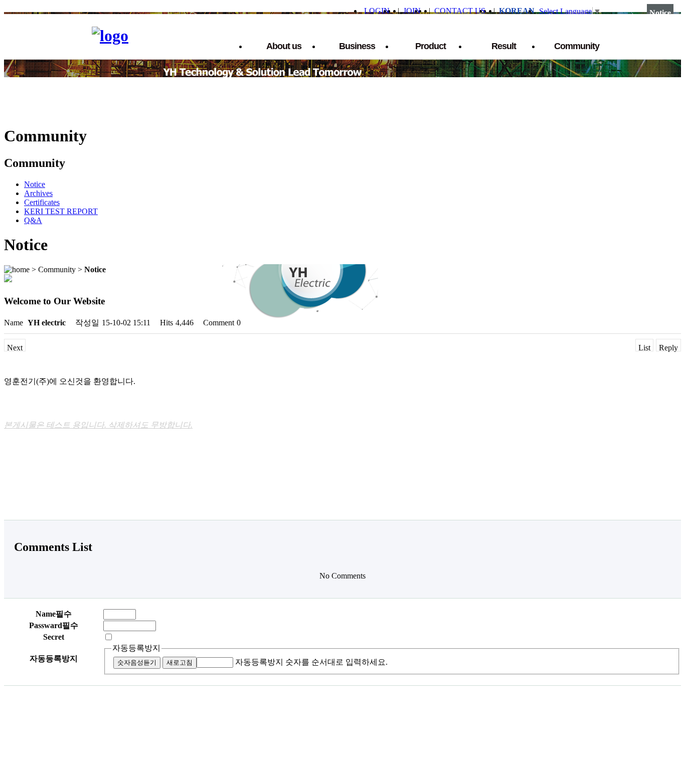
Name (54, 614)
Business (357, 46)
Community (576, 46)
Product (430, 46)
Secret (53, 637)
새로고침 (179, 662)
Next (15, 347)
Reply (668, 347)
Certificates (42, 202)
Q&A (33, 220)
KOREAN (517, 11)
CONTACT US (459, 11)
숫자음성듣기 (136, 662)
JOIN (412, 11)
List (644, 347)
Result (503, 46)
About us (283, 46)
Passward (53, 625)
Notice (34, 184)
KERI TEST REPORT (61, 211)
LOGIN (377, 11)
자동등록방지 (136, 648)
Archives (38, 193)
